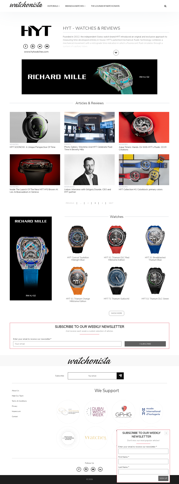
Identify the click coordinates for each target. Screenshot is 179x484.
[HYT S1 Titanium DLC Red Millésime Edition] (117, 239)
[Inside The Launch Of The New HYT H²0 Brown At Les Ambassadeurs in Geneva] (35, 169)
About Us (15, 391)
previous (70, 203)
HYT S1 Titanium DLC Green (155, 298)
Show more (116, 313)
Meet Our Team (17, 396)
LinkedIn (100, 469)
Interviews (69, 187)
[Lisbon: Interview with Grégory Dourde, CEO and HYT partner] (89, 169)
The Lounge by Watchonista (105, 6)
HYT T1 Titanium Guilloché (116, 298)
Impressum (16, 411)
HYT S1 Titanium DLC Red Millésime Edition (116, 259)
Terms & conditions (19, 401)
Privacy (14, 406)
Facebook (25, 46)
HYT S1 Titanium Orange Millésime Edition (78, 300)
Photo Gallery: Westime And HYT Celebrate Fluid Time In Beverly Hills (88, 148)
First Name (123, 457)
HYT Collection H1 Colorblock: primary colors (140, 189)
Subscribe (59, 375)
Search (165, 6)
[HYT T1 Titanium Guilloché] (117, 280)
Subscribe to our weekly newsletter (89, 326)
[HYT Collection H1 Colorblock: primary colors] (144, 169)
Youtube (47, 46)
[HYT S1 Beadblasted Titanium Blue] (155, 239)
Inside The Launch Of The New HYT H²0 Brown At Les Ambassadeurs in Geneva (34, 191)
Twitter (40, 46)
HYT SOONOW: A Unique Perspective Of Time (32, 147)
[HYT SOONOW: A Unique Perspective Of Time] (35, 127)
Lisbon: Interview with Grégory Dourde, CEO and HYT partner (87, 191)
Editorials (53, 6)
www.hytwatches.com (36, 51)
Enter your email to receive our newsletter (32, 339)
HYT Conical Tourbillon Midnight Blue (78, 259)
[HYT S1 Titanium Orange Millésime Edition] (78, 280)
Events (67, 144)
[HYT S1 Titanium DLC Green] (155, 280)
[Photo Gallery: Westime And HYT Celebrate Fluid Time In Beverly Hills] (89, 127)
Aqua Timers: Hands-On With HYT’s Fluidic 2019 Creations (142, 148)
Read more (116, 55)
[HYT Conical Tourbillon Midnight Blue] (78, 239)
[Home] (27, 4)
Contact (15, 416)
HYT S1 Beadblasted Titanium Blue (155, 259)
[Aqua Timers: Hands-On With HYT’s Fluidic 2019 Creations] (144, 127)
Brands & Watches (74, 6)
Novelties (14, 144)
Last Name (123, 467)
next (111, 203)
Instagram (32, 46)
